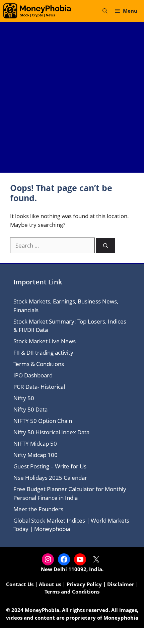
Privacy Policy (84, 584)
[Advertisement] (72, 97)
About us (50, 584)
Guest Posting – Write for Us (49, 466)
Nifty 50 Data (30, 409)
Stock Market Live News (44, 341)
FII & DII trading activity (43, 352)
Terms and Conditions (72, 591)
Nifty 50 (23, 398)
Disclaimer (120, 584)
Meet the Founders (38, 509)
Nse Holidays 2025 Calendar (50, 477)
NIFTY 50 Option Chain (42, 421)
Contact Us (19, 584)
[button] (105, 11)
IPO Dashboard (33, 375)
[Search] (105, 245)
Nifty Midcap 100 (35, 455)
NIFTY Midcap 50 (35, 443)
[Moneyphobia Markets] (37, 11)
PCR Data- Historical (39, 386)
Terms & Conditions (38, 364)
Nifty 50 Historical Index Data (51, 432)
